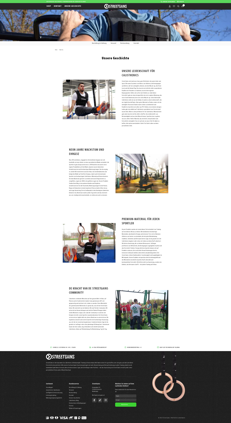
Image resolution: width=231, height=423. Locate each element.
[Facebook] (94, 400)
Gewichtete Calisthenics (53, 390)
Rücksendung (124, 43)
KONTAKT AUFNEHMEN (169, 1)
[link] (89, 99)
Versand (113, 43)
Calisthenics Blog (74, 400)
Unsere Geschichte (74, 398)
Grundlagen (49, 387)
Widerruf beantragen (75, 408)
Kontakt (136, 43)
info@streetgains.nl (99, 395)
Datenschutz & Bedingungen (77, 403)
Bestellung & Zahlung (99, 43)
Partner (71, 406)
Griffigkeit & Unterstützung (54, 392)
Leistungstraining (51, 395)
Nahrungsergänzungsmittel (54, 398)
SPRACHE (181, 1)
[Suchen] (178, 6)
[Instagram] (105, 400)
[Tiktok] (100, 400)
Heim (56, 50)
